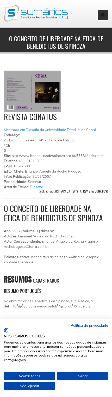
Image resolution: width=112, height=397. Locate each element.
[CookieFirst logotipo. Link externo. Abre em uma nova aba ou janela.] (6, 330)
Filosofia (36, 187)
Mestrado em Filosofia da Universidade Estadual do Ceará (50, 130)
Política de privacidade (89, 325)
